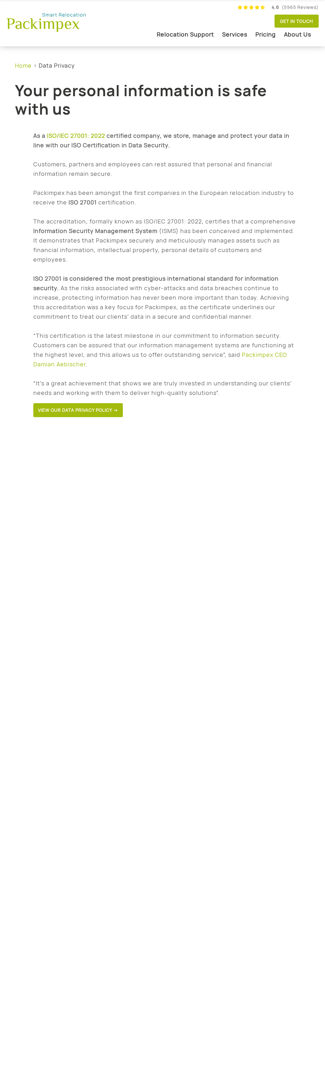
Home (23, 65)
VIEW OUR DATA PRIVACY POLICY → (78, 410)
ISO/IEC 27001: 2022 (76, 135)
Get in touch (296, 21)
